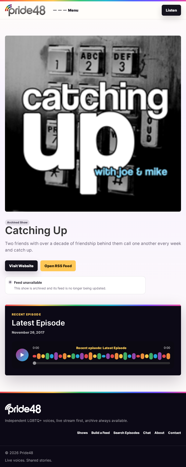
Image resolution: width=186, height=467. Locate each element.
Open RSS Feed (58, 266)
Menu (73, 10)
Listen (171, 10)
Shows (82, 433)
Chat (147, 433)
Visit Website (21, 266)
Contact (174, 433)
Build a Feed (100, 433)
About (159, 433)
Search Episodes (126, 433)
